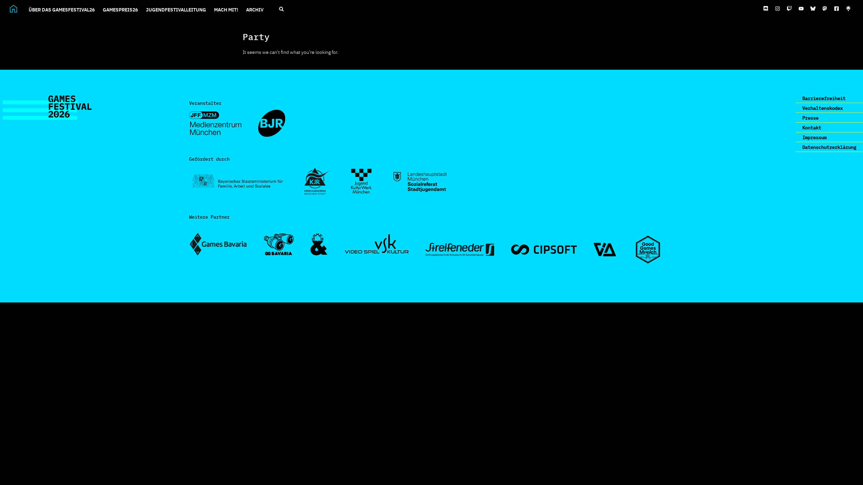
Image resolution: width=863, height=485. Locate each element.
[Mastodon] (825, 9)
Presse (810, 117)
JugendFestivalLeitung (176, 9)
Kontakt (811, 127)
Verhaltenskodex (822, 107)
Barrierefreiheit (823, 98)
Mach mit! (226, 9)
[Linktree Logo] (848, 9)
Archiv (255, 9)
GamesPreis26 (120, 9)
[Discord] (766, 9)
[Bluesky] (813, 9)
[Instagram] (778, 9)
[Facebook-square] (837, 9)
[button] (281, 9)
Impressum (814, 137)
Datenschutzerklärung (829, 146)
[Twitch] (789, 9)
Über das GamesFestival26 (62, 9)
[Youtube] (801, 9)
